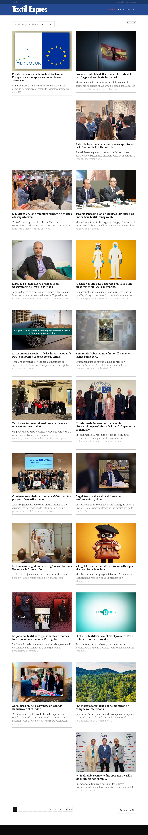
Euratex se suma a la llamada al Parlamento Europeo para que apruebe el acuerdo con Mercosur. (38, 77)
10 (60, 809)
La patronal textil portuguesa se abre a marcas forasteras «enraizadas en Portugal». (40, 638)
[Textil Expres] (29, 9)
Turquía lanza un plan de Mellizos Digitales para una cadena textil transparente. (105, 215)
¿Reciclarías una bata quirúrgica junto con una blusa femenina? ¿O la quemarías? (104, 285)
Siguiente (65, 809)
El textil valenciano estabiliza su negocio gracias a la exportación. (42, 215)
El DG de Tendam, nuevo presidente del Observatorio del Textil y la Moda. (35, 285)
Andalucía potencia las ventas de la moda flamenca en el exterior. (37, 707)
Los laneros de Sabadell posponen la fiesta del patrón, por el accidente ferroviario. (103, 76)
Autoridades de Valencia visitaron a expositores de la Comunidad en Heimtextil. (104, 146)
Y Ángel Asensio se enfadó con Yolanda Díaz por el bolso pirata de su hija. (104, 568)
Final (70, 809)
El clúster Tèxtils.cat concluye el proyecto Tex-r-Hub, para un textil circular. (105, 638)
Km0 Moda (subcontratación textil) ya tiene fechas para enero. (103, 355)
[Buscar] (43, 24)
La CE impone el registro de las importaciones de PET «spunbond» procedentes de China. (41, 355)
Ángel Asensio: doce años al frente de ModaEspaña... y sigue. (98, 498)
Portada (110, 10)
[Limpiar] (50, 24)
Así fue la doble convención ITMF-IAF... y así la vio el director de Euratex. (104, 777)
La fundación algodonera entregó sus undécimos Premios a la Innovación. (42, 568)
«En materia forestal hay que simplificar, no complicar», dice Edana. (102, 707)
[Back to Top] (141, 828)
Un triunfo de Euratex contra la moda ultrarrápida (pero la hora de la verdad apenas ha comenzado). (105, 426)
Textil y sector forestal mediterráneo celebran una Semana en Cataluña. (40, 425)
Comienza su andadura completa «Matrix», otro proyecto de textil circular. (41, 498)
